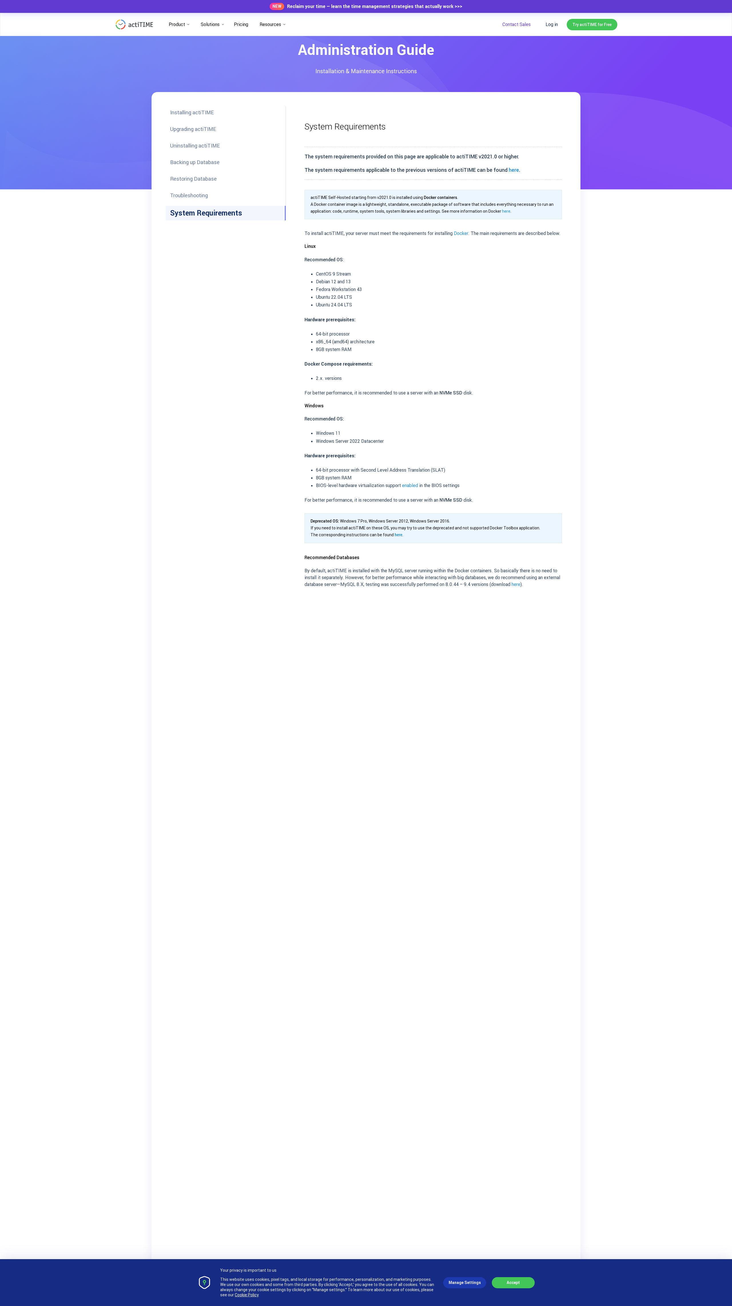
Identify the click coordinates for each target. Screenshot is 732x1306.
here (514, 170)
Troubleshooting (189, 195)
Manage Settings (465, 1282)
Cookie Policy (247, 1294)
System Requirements (206, 213)
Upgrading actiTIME (193, 129)
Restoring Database (193, 179)
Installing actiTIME (192, 112)
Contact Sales (516, 24)
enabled (410, 485)
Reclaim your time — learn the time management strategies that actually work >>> (374, 6)
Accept (513, 1282)
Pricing (241, 24)
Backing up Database (195, 162)
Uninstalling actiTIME (195, 145)
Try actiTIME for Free (592, 24)
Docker (461, 233)
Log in (552, 24)
